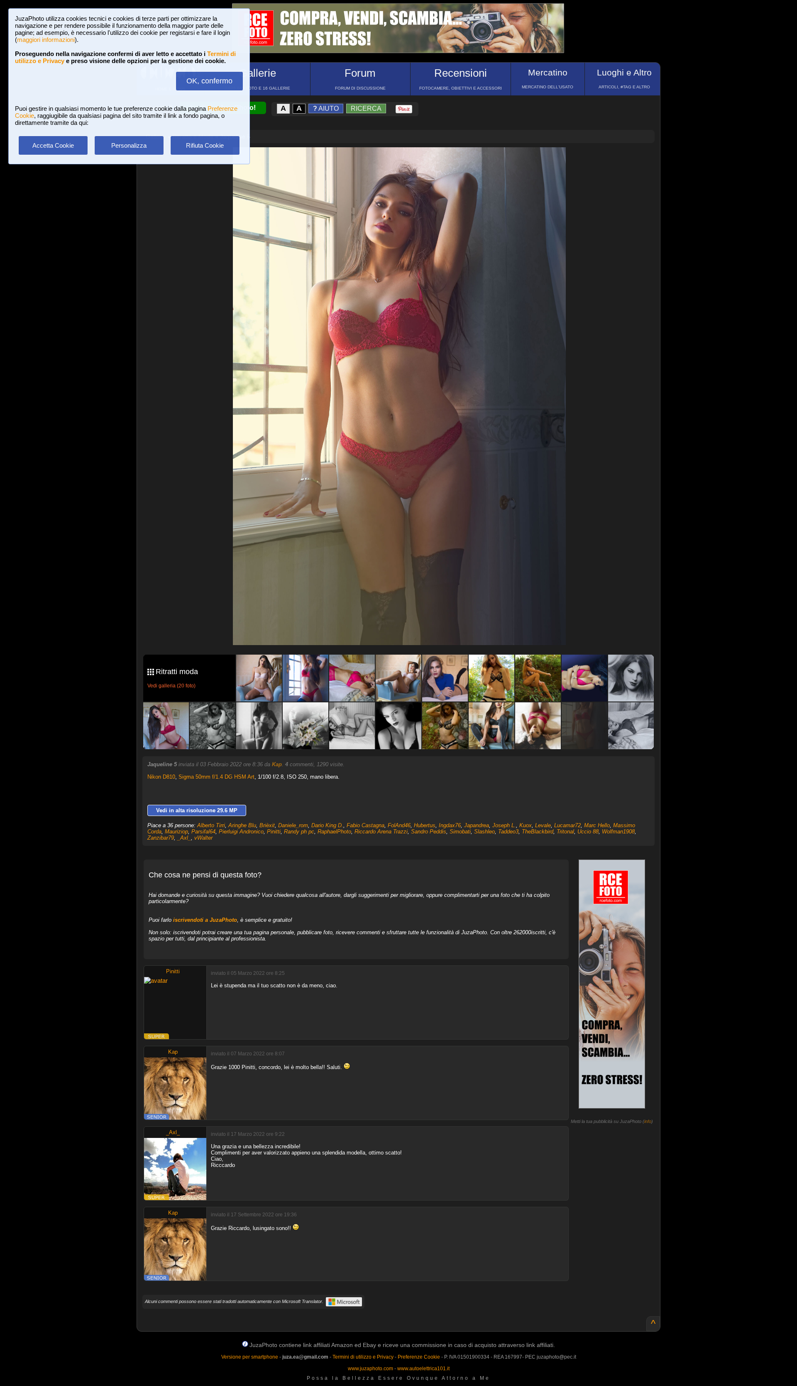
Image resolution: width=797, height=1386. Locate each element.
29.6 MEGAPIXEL (405, 629)
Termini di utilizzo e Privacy (363, 1357)
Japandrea (476, 825)
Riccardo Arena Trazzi (381, 831)
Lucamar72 (567, 825)
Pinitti (274, 831)
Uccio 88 (588, 831)
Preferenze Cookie (419, 1357)
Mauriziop (176, 831)
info (647, 1121)
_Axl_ (184, 838)
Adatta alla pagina (404, 162)
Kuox (525, 825)
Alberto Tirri (211, 825)
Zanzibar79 (160, 838)
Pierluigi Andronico (241, 831)
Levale (543, 825)
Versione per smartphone (249, 1357)
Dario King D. (327, 825)
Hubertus (424, 825)
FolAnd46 (399, 825)
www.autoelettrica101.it (423, 1368)
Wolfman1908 (618, 831)
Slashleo (484, 831)
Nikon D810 (161, 777)
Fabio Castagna (365, 825)
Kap (277, 764)
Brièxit (267, 825)
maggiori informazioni (46, 39)
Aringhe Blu (242, 825)
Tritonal (565, 831)
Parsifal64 (203, 831)
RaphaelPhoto (334, 831)
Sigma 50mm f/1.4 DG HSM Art (216, 777)
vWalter (203, 838)
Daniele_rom (293, 825)
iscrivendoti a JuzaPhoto (205, 920)
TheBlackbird (537, 831)
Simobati (460, 831)
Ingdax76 (450, 825)
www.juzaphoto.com (370, 1368)
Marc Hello (597, 825)
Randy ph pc (299, 831)
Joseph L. (504, 825)
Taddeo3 (508, 831)
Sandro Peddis (428, 831)
